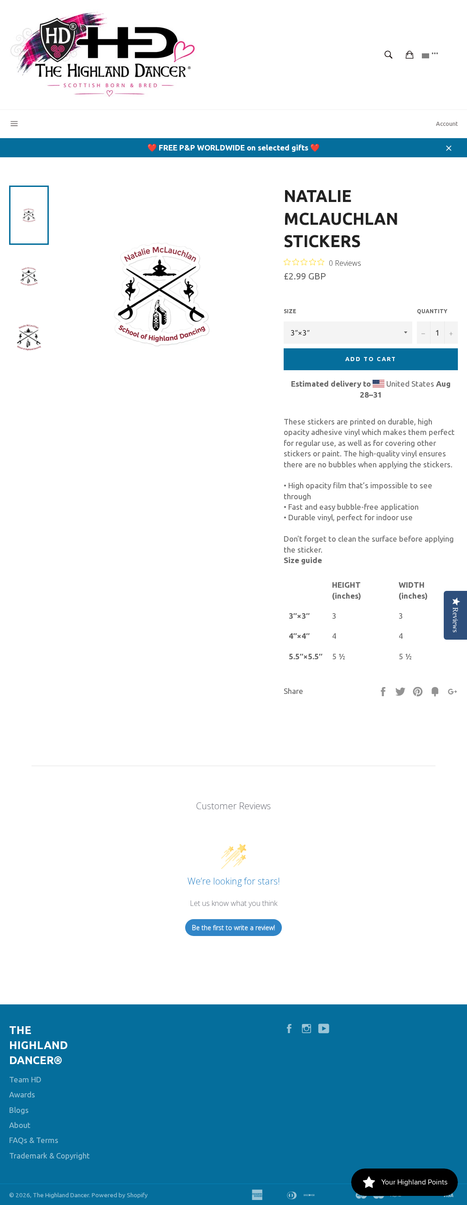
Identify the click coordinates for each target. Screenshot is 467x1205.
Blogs (19, 1110)
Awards (22, 1094)
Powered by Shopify (120, 1195)
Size (290, 311)
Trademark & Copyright (49, 1155)
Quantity (432, 311)
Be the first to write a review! (233, 927)
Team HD (25, 1079)
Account (447, 123)
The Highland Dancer (61, 1195)
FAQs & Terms (33, 1140)
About (20, 1125)
